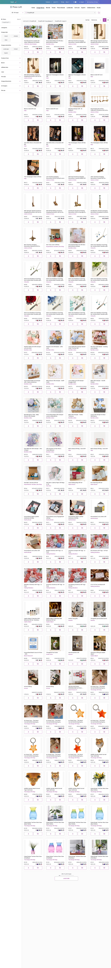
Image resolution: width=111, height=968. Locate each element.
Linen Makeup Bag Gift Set (75, 482)
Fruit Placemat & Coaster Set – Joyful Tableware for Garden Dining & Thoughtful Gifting (32, 41)
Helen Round (71, 484)
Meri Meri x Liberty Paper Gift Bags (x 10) (55, 483)
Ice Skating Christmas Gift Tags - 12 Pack (77, 585)
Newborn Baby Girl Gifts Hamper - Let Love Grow (33, 347)
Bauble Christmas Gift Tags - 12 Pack (54, 551)
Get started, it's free (92, 2)
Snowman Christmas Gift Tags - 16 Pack (55, 585)
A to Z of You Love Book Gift (98, 584)
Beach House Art (28, 655)
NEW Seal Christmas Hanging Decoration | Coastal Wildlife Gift (77, 41)
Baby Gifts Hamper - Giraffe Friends (98, 381)
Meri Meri (48, 486)
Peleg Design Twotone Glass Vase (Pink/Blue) (33, 857)
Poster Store (49, 654)
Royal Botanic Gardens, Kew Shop (55, 246)
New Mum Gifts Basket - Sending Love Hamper (99, 347)
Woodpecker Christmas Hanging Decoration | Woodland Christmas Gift (99, 211)
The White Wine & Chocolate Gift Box (32, 143)
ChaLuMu (93, 248)
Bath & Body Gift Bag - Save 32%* (77, 448)
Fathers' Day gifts (73, 618)
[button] (13, 2)
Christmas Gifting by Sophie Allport (98, 653)
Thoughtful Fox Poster (52, 652)
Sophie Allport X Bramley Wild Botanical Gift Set (54, 619)
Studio (99, 7)
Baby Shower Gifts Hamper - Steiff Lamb (55, 381)
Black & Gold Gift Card (96, 74)
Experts (83, 7)
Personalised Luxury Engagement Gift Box (55, 517)
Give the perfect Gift (73, 652)
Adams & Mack (72, 44)
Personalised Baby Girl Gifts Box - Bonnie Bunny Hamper (55, 41)
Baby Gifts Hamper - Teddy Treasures (75, 415)
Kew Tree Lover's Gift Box (52, 244)
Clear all (18, 19)
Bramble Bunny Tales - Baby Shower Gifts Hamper (31, 415)
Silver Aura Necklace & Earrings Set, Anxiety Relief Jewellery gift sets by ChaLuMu (99, 245)
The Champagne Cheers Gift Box (77, 142)
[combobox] (96, 20)
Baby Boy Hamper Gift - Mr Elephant (75, 109)
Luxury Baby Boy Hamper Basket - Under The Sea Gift (77, 347)
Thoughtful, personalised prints (99, 618)
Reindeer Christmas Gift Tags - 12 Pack (33, 585)
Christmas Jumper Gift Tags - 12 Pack (76, 551)
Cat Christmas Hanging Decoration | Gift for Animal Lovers (55, 177)
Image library (40, 7)
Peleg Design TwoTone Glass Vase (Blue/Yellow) (99, 789)
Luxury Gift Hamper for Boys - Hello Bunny (98, 415)
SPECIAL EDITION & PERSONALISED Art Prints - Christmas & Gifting (75, 687)
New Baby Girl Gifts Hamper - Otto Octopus (33, 449)
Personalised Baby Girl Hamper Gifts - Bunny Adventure (32, 381)
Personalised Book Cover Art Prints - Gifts (33, 653)
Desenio (70, 620)
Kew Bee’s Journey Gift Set (31, 482)
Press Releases (48, 21)
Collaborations (91, 7)
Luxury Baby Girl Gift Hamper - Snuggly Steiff (76, 381)
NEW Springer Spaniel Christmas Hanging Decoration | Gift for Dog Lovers (99, 41)
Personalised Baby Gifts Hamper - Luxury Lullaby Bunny (55, 415)
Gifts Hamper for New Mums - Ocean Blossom (54, 449)
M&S (47, 78)
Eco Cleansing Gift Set (96, 482)
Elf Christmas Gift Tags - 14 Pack (99, 550)
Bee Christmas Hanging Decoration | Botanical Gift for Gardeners (32, 245)
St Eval (26, 688)
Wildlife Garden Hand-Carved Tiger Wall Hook (98, 755)
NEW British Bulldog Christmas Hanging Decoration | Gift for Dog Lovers (33, 75)
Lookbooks (70, 7)
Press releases (61, 7)
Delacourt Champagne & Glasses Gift (55, 75)
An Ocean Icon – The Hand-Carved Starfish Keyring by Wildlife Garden (98, 687)
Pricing (62, 2)
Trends (53, 7)
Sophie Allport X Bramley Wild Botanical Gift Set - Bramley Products (32, 619)
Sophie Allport (27, 621)
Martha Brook (27, 520)
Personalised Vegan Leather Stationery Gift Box (31, 517)
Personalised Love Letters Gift (98, 516)
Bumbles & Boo (50, 44)
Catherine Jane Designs (30, 44)
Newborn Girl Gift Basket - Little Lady (54, 347)
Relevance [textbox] (94, 20)
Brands (48, 7)
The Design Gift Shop (96, 689)
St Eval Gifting (28, 686)
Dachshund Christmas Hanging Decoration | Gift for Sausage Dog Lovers (77, 211)
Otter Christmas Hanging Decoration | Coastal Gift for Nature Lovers (98, 177)
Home (33, 7)
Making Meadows (50, 554)
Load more (66, 878)
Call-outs (76, 7)
